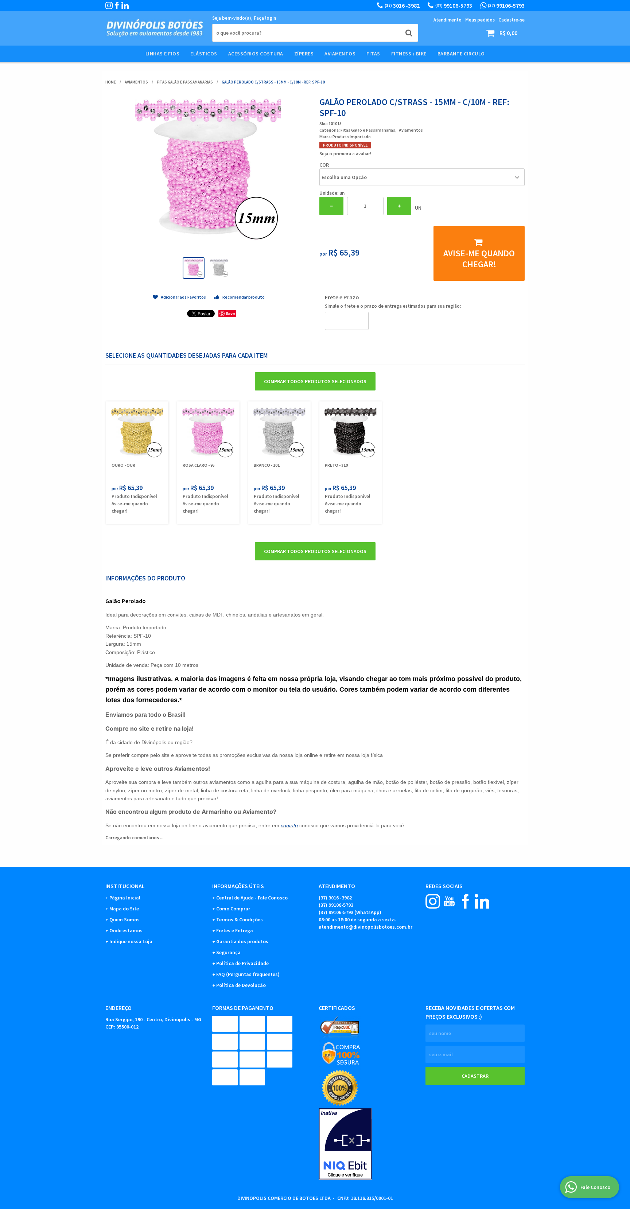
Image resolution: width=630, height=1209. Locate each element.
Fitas (373, 53)
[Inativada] (368, 1144)
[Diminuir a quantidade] (331, 206)
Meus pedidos (480, 20)
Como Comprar (233, 908)
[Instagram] (109, 5)
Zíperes (304, 53)
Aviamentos (339, 53)
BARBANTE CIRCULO (461, 53)
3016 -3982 (402, 5)
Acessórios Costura (255, 53)
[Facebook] (117, 5)
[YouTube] (449, 901)
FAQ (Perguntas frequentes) (248, 974)
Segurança (228, 952)
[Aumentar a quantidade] (399, 206)
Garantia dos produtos (242, 941)
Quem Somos (124, 919)
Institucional (125, 886)
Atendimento (447, 20)
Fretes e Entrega (234, 930)
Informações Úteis (238, 886)
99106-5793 (453, 5)
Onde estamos (126, 930)
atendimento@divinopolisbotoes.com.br (365, 927)
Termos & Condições (239, 919)
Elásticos (203, 53)
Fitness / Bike (409, 53)
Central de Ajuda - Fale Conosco (252, 897)
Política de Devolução (241, 985)
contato (289, 825)
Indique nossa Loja (130, 941)
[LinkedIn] (125, 5)
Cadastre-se (511, 20)
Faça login (265, 18)
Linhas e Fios (162, 53)
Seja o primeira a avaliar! (345, 154)
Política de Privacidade (242, 963)
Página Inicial (124, 897)
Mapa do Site (124, 908)
